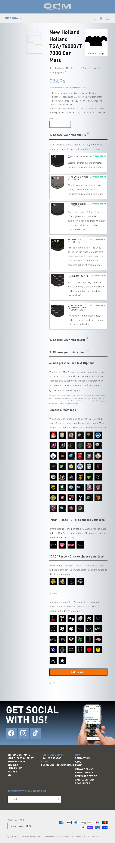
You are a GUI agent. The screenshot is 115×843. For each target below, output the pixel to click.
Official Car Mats (20, 837)
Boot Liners (82, 783)
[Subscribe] (58, 799)
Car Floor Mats (85, 779)
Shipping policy (94, 836)
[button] (12, 18)
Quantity (53, 118)
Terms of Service (86, 776)
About (79, 761)
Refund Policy (84, 772)
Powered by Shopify (35, 837)
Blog (78, 765)
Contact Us (82, 758)
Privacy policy (64, 836)
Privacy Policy (84, 769)
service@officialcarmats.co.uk (61, 764)
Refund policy (50, 836)
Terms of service (78, 836)
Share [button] (55, 682)
